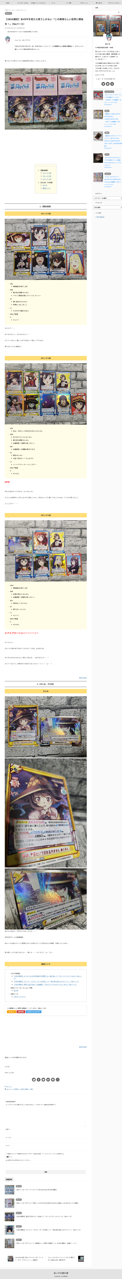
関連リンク (46, 188)
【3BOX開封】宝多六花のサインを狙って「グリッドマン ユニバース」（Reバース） (44, 1216)
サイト (8, 1145)
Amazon (11, 1012)
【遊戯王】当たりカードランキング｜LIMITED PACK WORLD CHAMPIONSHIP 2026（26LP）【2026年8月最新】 (113, 141)
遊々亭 (16, 990)
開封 (31, 1089)
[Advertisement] (46, 150)
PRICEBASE (100, 217)
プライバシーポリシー (114, 3)
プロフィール (84, 3)
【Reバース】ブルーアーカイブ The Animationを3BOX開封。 (37, 1189)
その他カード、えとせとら (38, 3)
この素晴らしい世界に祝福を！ (21, 1089)
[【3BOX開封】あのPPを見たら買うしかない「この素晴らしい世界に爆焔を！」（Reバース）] (48, 1080)
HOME (7, 3)
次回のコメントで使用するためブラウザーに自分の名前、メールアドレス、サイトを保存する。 (36, 1154)
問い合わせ (99, 3)
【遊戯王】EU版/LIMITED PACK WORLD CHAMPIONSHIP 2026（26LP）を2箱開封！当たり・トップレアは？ (112, 119)
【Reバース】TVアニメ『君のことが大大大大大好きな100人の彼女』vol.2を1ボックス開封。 (48, 1203)
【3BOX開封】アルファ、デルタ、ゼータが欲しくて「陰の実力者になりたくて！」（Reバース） (46, 981)
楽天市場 (21, 1012)
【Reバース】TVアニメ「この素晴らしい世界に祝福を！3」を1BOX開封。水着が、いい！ (46, 1243)
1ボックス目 (47, 173)
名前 (8, 1129)
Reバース (9, 1086)
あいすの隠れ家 (61, 1272)
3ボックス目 (47, 179)
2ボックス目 (47, 176)
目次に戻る (83, 677)
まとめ (45, 185)
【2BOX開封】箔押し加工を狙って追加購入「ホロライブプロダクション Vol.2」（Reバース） (45, 984)
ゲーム (53, 3)
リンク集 (68, 3)
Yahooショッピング (33, 1012)
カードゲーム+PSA (23, 3)
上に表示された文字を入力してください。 (18, 1160)
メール (8, 1137)
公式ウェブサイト (20, 996)
